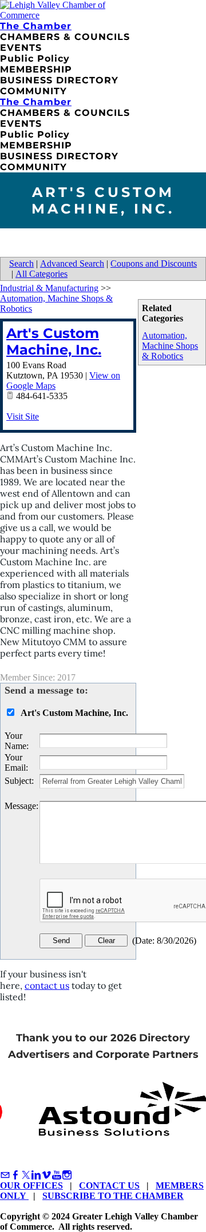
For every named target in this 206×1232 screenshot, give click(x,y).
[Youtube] (56, 1175)
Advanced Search (72, 263)
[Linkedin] (36, 1175)
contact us (47, 985)
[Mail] (5, 1175)
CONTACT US (109, 1185)
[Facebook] (15, 1175)
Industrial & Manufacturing (49, 288)
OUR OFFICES (31, 1185)
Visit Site (22, 416)
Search (21, 263)
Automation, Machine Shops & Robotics (170, 346)
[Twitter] (25, 1175)
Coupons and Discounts (153, 263)
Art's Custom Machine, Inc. (53, 341)
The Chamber (36, 26)
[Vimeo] (46, 1175)
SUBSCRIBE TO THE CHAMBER (113, 1196)
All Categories (41, 274)
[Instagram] (67, 1175)
